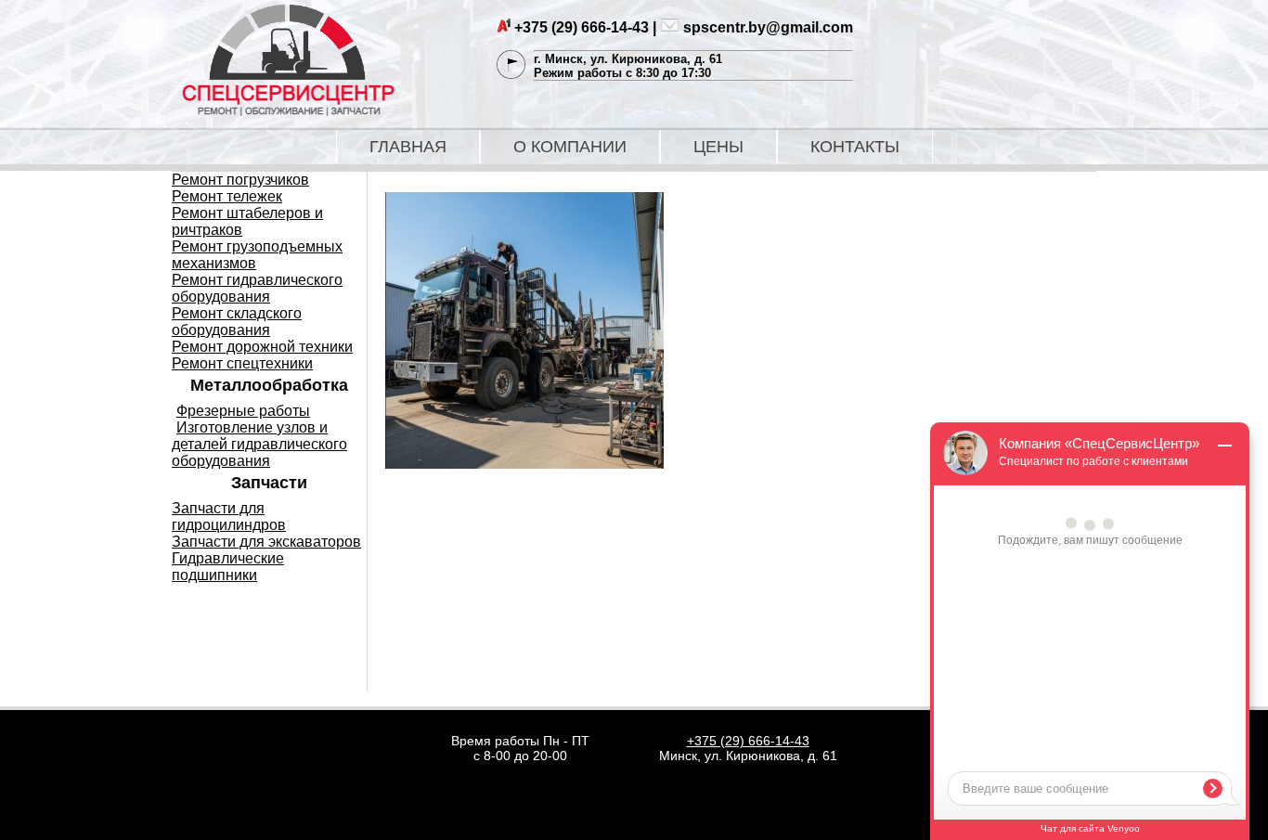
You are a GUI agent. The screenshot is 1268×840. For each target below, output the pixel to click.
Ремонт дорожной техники (262, 347)
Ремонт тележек (227, 196)
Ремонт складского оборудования (237, 321)
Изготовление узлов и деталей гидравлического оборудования (259, 444)
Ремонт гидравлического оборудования (257, 288)
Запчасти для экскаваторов (266, 541)
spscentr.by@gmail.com (768, 27)
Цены (718, 146)
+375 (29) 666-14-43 (581, 27)
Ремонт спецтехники (242, 363)
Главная (407, 146)
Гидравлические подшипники (228, 566)
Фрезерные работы (243, 411)
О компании (570, 146)
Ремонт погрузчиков (240, 179)
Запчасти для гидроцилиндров (229, 516)
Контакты (854, 146)
